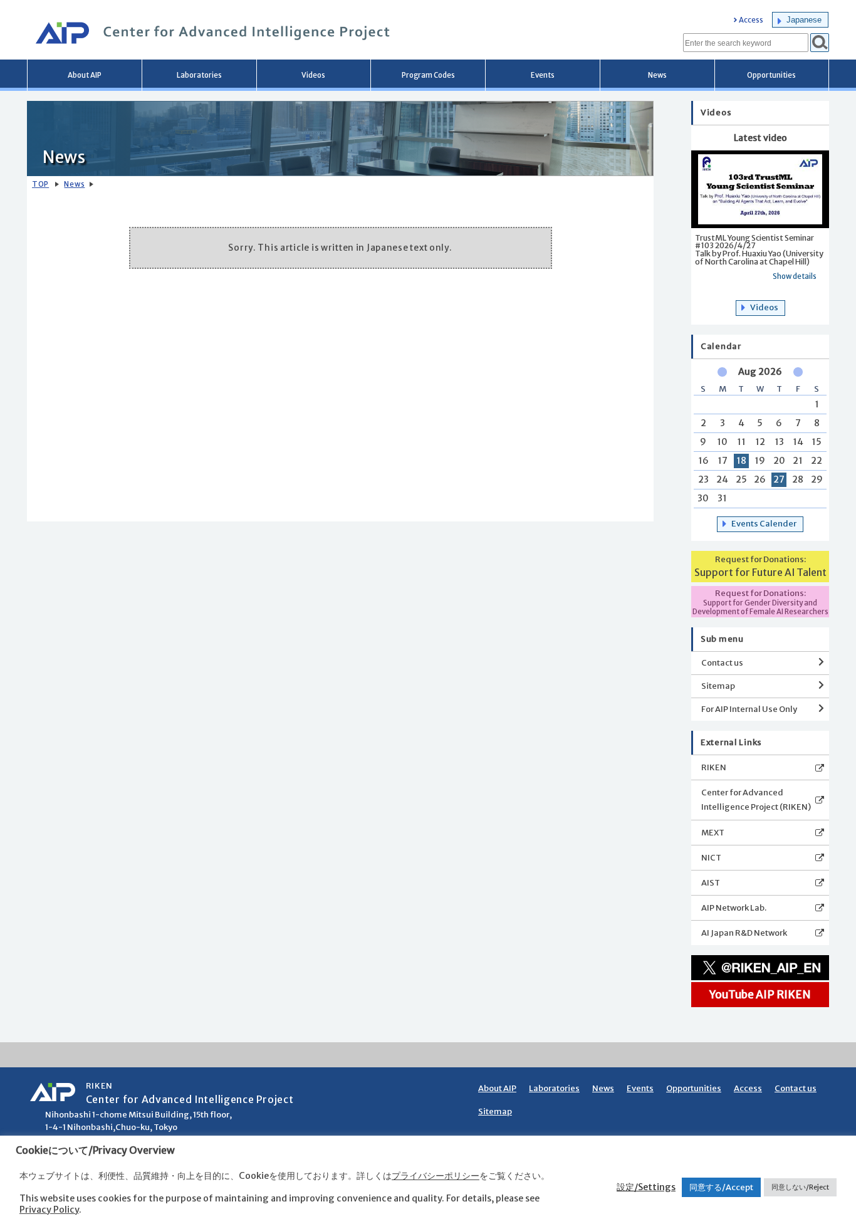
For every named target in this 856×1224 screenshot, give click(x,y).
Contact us (722, 662)
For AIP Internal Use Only (749, 709)
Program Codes (428, 75)
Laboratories (199, 75)
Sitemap (718, 686)
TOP (40, 184)
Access (751, 20)
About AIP (85, 75)
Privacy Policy (49, 1209)
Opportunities (771, 75)
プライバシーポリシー (435, 1175)
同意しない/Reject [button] (800, 1187)
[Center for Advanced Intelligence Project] (208, 34)
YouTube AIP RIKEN (760, 995)
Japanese (804, 19)
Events (543, 75)
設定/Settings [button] (646, 1187)
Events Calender (763, 523)
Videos (313, 75)
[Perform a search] (819, 42)
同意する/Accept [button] (721, 1187)
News (657, 75)
